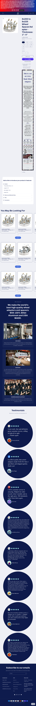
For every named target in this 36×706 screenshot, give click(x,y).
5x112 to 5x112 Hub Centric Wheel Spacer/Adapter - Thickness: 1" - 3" (24, 258)
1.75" (24, 44)
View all (18, 237)
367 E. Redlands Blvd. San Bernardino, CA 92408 (28, 690)
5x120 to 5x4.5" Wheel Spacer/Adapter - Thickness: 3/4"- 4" (24, 287)
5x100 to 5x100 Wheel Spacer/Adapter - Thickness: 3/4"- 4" (24, 229)
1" (23, 42)
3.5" (30, 46)
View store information (26, 67)
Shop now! (21, 10)
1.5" (31, 42)
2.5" (23, 46)
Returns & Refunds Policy (17, 684)
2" (27, 44)
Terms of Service (16, 682)
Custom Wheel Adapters (16, 702)
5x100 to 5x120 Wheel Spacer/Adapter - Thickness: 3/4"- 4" (8, 229)
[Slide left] (16, 235)
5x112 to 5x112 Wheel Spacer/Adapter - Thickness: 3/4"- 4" (8, 258)
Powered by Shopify (22, 702)
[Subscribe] (26, 673)
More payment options (28, 61)
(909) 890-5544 (5, 684)
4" (23, 48)
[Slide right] (20, 235)
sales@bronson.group (6, 682)
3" (27, 46)
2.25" (31, 44)
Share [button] (24, 172)
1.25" (27, 42)
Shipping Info (15, 686)
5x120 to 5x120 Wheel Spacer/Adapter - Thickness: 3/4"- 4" (8, 287)
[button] (3, 13)
